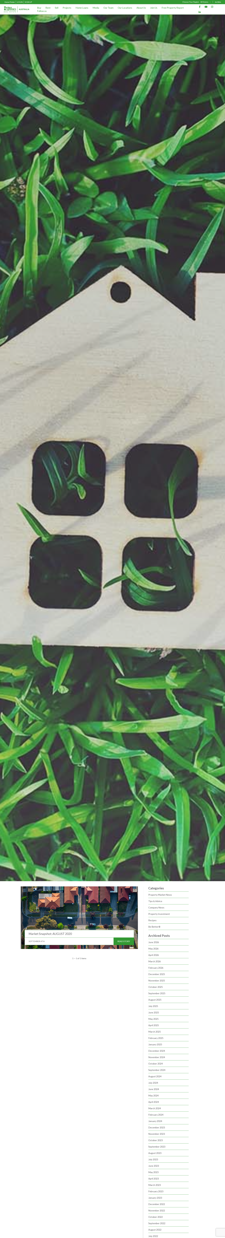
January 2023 (155, 1197)
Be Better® (154, 926)
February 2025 (155, 1038)
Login (20, 2)
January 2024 (155, 1121)
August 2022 (154, 1229)
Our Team (108, 7)
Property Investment (159, 913)
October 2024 (155, 1063)
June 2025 (153, 1012)
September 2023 (156, 1146)
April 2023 (153, 1178)
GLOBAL (218, 2)
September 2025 (156, 993)
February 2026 (155, 967)
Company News (156, 907)
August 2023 (154, 1153)
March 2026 (154, 961)
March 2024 (154, 1108)
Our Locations (125, 7)
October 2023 (155, 1140)
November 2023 (156, 1133)
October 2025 (155, 986)
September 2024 (156, 1070)
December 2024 (156, 1050)
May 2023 (153, 1172)
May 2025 (153, 1018)
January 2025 (155, 1044)
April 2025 (153, 1025)
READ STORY (123, 941)
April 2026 (153, 955)
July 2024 (153, 1082)
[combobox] (205, 2)
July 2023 (153, 1159)
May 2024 (153, 1095)
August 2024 (154, 1076)
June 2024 (153, 1089)
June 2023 (153, 1165)
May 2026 (153, 948)
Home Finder (10, 2)
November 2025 (156, 980)
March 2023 (154, 1185)
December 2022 (156, 1204)
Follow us (42, 11)
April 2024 (153, 1101)
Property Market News (160, 894)
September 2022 (156, 1223)
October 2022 (155, 1216)
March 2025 (154, 1031)
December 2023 (156, 1127)
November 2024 (156, 1057)
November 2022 (156, 1210)
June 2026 (153, 942)
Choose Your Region (190, 2)
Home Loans (82, 7)
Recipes (152, 920)
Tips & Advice (155, 901)
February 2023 (155, 1191)
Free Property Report (173, 7)
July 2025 (153, 1006)
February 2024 (155, 1114)
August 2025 (154, 999)
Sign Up (28, 2)
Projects (67, 7)
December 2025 (156, 974)
